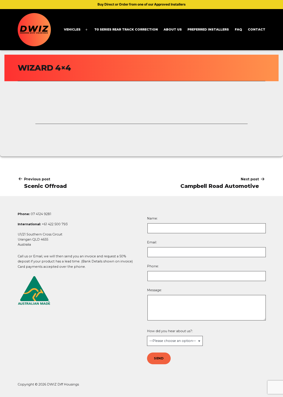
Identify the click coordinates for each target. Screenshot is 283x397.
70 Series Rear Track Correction (126, 29)
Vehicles (72, 29)
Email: (152, 242)
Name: (170, 224)
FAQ (238, 29)
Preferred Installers (208, 29)
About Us (173, 29)
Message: (154, 290)
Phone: (153, 266)
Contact (256, 29)
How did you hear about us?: (170, 331)
